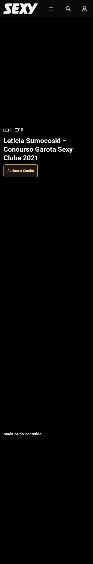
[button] (51, 8)
